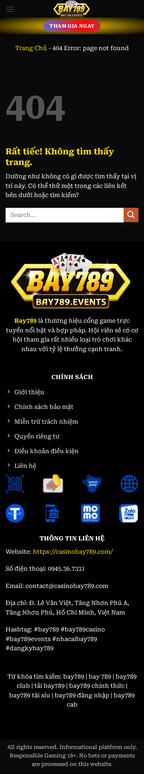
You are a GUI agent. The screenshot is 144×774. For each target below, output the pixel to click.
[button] (10, 9)
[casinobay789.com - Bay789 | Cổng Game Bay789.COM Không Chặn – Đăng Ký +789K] (72, 9)
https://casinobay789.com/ (73, 551)
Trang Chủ (31, 48)
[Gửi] (131, 215)
